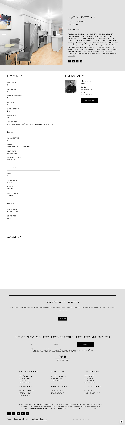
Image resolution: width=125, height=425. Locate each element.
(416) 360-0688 (25, 378)
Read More (71, 56)
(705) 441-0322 (90, 393)
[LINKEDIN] (18, 413)
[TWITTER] (27, 413)
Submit (85, 344)
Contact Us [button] (89, 100)
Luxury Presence (40, 419)
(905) (22, 393)
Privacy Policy (72, 351)
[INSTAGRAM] (13, 413)
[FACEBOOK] (9, 413)
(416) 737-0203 (86, 94)
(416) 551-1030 (89, 380)
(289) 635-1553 (57, 393)
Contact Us (62, 318)
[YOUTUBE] (23, 413)
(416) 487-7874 (89, 378)
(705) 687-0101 (57, 378)
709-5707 (27, 393)
